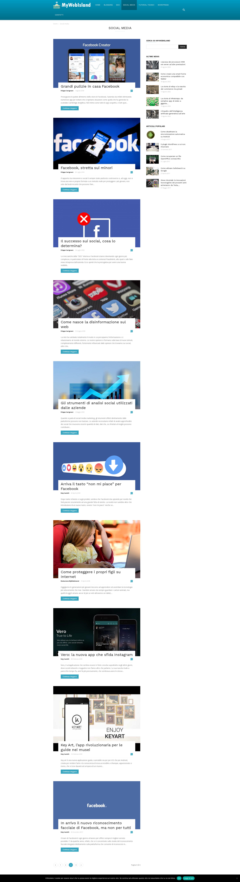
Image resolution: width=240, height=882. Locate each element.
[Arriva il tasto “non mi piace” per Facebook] (96, 466)
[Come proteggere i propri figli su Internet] (96, 549)
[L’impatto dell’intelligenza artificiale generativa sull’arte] (152, 114)
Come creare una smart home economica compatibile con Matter (173, 76)
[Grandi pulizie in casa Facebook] (96, 63)
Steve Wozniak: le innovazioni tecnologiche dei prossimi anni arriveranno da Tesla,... (173, 182)
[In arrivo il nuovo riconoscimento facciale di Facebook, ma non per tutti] (96, 805)
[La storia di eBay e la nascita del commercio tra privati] (152, 89)
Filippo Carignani (67, 91)
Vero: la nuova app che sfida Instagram (97, 654)
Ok (179, 878)
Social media (129, 5)
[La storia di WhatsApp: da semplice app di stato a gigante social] (152, 101)
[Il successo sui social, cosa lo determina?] (96, 223)
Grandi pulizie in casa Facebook (90, 86)
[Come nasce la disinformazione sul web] (96, 304)
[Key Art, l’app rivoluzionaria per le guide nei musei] (96, 718)
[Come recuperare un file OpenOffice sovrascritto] (152, 159)
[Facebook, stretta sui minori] (96, 143)
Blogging (108, 5)
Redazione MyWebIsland (70, 581)
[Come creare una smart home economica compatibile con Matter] (152, 77)
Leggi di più (188, 878)
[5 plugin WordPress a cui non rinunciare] (152, 147)
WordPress (163, 5)
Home (97, 5)
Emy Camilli (65, 493)
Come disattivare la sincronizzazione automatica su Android (173, 134)
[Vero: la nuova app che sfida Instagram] (96, 632)
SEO (118, 5)
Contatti (59, 15)
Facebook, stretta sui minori (86, 168)
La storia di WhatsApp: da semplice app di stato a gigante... (172, 100)
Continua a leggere (70, 108)
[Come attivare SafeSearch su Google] (152, 171)
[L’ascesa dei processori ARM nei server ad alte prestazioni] (152, 65)
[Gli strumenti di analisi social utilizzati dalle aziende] (96, 385)
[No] (237, 878)
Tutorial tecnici (146, 5)
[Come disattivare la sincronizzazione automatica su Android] (150, 134)
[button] (184, 10)
